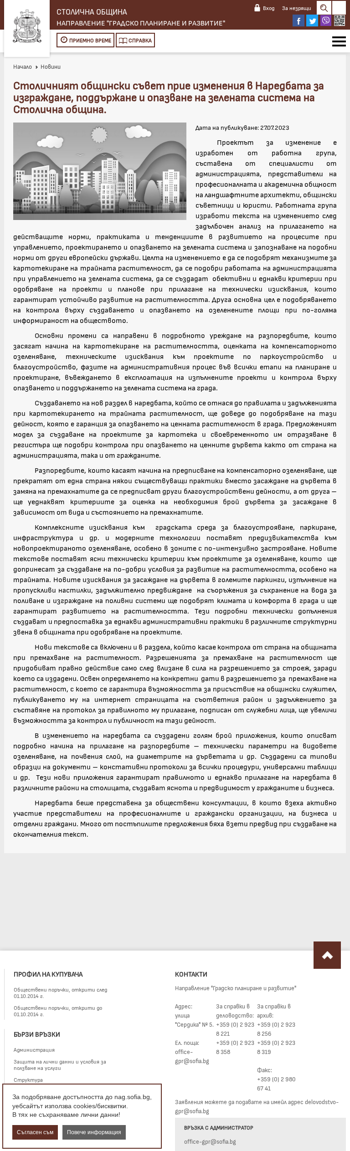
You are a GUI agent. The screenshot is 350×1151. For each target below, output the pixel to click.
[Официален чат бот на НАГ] (339, 20)
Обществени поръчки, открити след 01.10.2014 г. (60, 992)
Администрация (34, 1049)
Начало (22, 66)
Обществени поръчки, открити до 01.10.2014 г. (58, 1010)
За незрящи (296, 8)
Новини (51, 66)
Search (324, 8)
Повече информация (94, 1132)
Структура (28, 1079)
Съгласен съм (35, 1132)
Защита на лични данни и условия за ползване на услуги (60, 1064)
